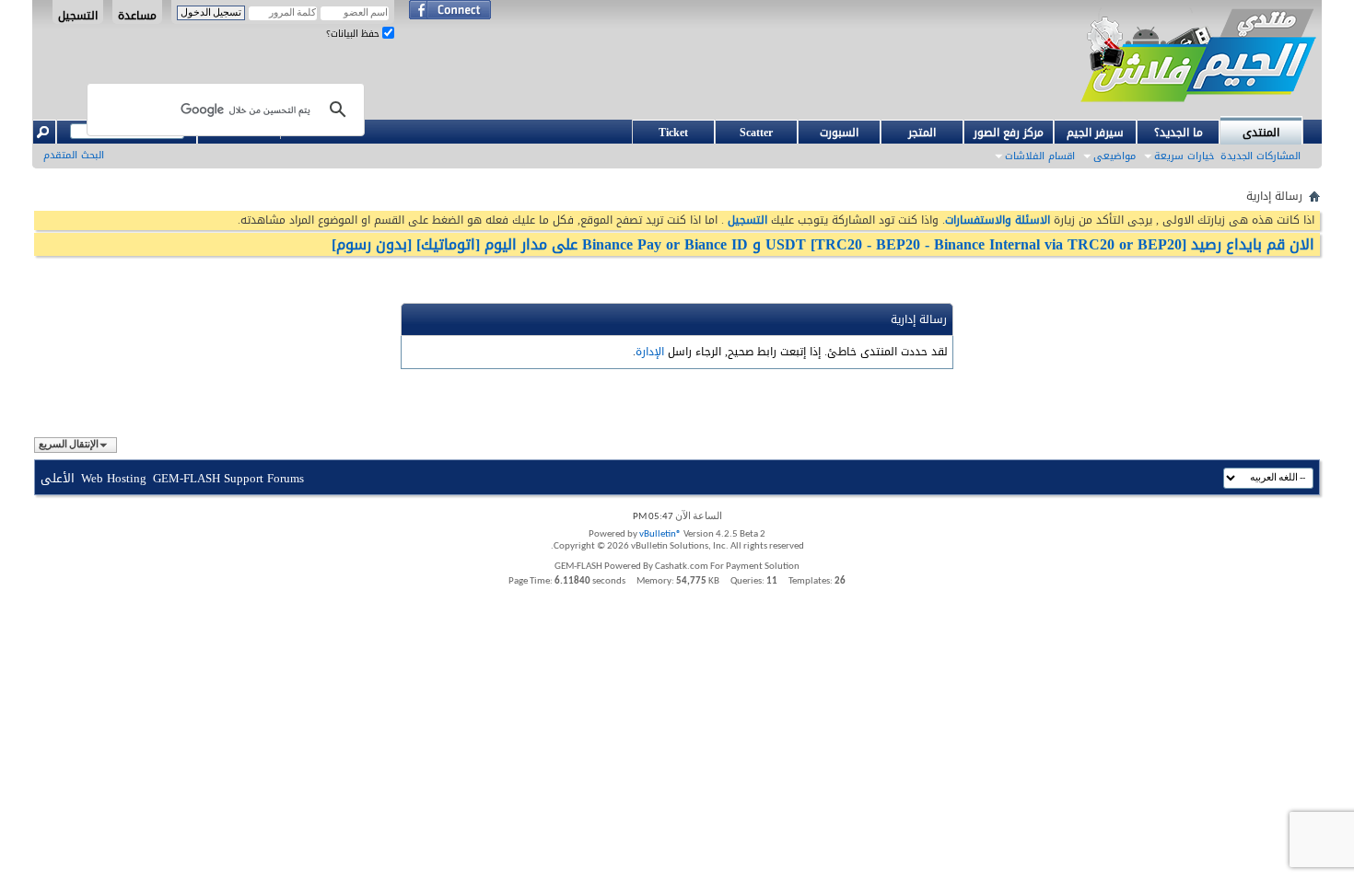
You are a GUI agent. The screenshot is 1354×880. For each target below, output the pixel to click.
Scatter (756, 132)
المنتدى (1261, 132)
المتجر (922, 132)
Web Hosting (113, 478)
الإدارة (650, 352)
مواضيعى (1114, 156)
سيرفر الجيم (1095, 132)
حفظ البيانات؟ (354, 33)
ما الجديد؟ (1178, 132)
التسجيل (78, 15)
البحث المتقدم (73, 155)
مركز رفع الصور (1009, 132)
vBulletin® (660, 534)
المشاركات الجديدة (1260, 156)
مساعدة (137, 15)
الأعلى (58, 478)
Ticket (673, 132)
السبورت (839, 132)
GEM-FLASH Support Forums (228, 478)
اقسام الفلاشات (1040, 156)
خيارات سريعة (1184, 156)
